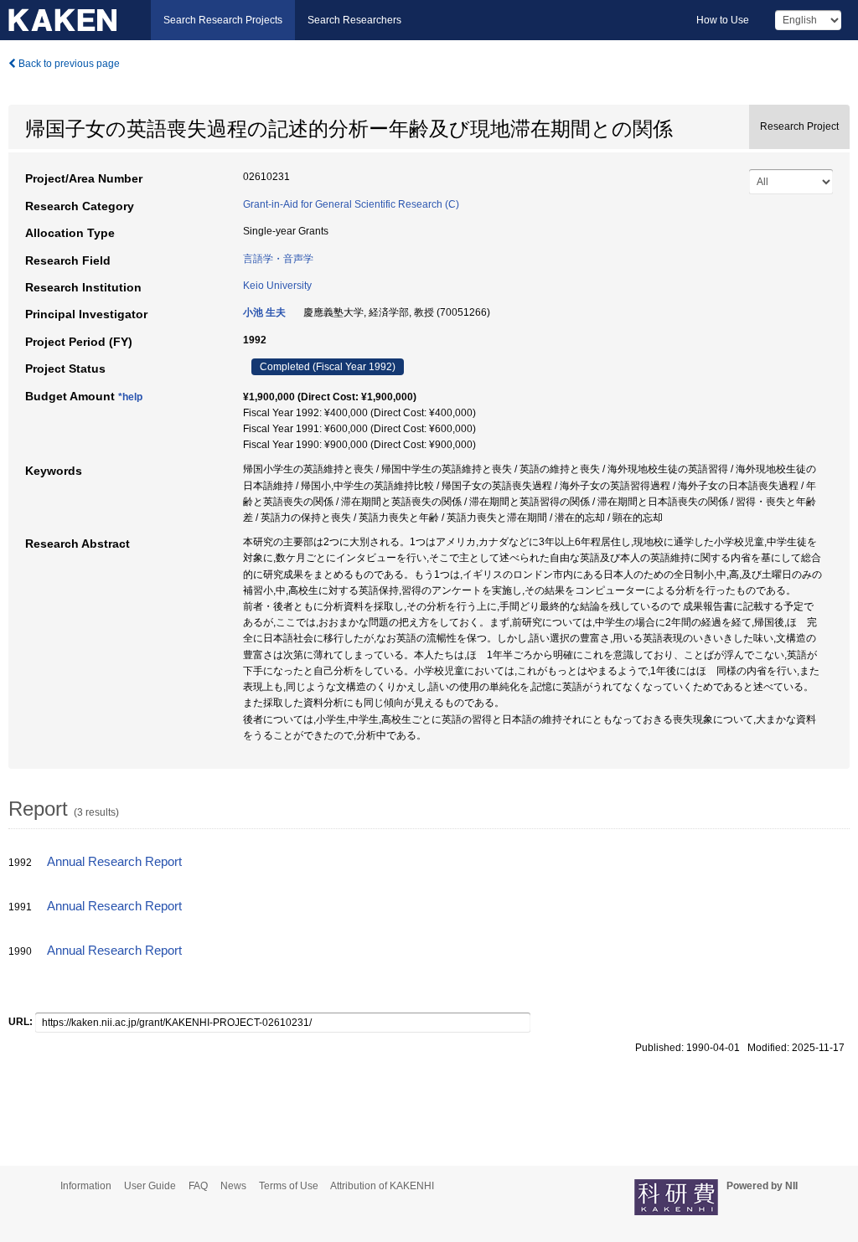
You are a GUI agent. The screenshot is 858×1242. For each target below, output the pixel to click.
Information (85, 1186)
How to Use (722, 20)
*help (130, 397)
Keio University (277, 285)
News (233, 1186)
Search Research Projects (222, 20)
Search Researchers (354, 20)
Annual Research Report (114, 861)
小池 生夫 (264, 312)
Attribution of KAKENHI (382, 1186)
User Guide (150, 1186)
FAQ (198, 1186)
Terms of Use (288, 1186)
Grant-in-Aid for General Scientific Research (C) (351, 204)
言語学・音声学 (278, 259)
